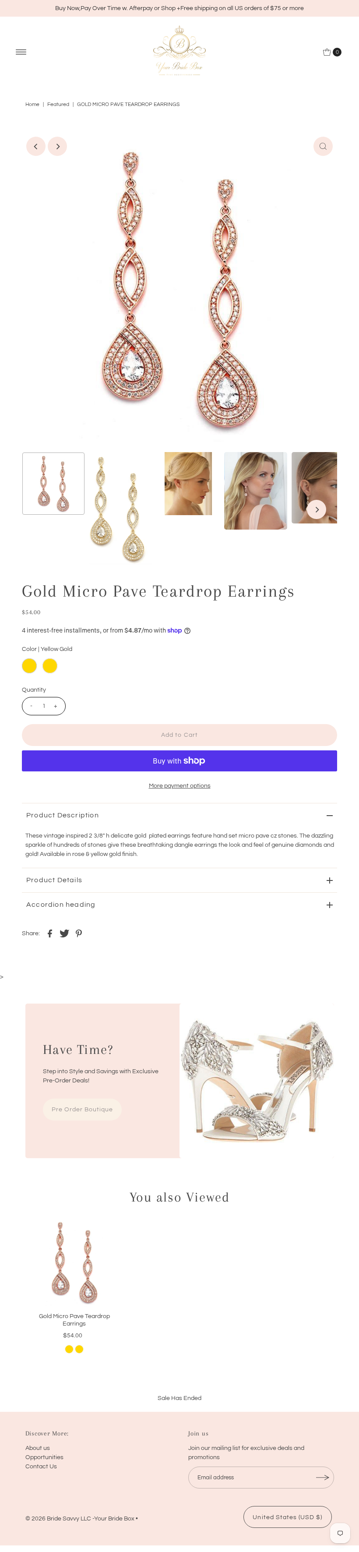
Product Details (54, 880)
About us (37, 1448)
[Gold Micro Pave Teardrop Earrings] (74, 1262)
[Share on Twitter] (64, 933)
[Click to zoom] (323, 146)
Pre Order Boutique (82, 1110)
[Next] (57, 146)
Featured (58, 104)
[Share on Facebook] (49, 933)
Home (32, 104)
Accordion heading (60, 904)
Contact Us (41, 1467)
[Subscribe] (323, 1477)
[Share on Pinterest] (78, 933)
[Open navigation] (21, 52)
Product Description (62, 815)
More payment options (180, 786)
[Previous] (36, 146)
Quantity (34, 690)
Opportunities (44, 1457)
